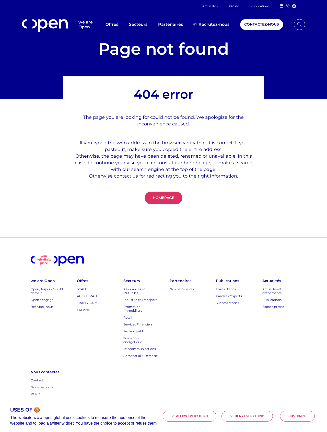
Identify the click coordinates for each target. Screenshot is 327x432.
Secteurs (138, 24)
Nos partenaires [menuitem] (182, 289)
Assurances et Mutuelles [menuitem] (134, 291)
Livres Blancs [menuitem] (226, 289)
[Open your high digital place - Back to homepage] (57, 260)
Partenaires (170, 24)
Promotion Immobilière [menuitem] (132, 308)
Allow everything (192, 416)
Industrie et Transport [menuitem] (140, 300)
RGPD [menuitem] (35, 394)
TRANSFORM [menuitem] (87, 303)
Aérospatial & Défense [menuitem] (140, 356)
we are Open (85, 24)
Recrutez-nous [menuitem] (213, 24)
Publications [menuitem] (260, 6)
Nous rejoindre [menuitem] (42, 387)
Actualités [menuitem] (210, 6)
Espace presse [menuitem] (273, 307)
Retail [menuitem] (127, 317)
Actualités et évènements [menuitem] (272, 291)
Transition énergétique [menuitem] (132, 340)
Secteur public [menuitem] (134, 331)
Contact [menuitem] (37, 380)
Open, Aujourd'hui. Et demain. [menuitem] (47, 291)
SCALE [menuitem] (82, 289)
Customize (297, 416)
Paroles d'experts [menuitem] (229, 296)
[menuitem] (299, 24)
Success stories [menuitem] (227, 303)
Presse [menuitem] (234, 6)
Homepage (163, 197)
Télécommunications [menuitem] (139, 349)
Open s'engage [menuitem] (42, 300)
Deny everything (249, 416)
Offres (112, 24)
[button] (299, 24)
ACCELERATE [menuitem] (87, 296)
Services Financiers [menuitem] (138, 324)
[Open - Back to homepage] (45, 25)
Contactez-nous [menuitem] (261, 24)
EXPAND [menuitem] (83, 310)
